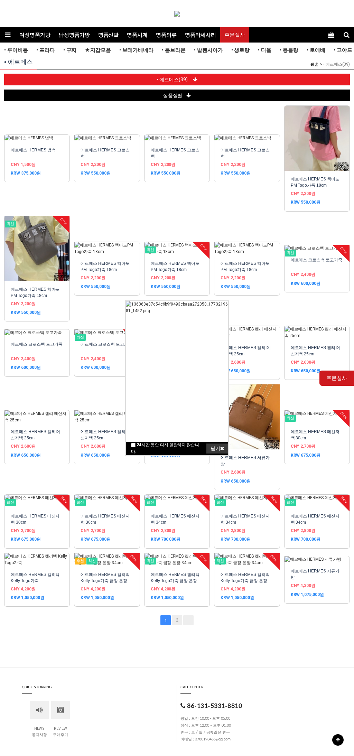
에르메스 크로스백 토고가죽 (316, 260)
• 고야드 (343, 50)
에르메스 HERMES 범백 (33, 150)
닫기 (215, 448)
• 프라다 (45, 50)
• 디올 (264, 50)
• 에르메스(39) (173, 79)
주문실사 (234, 35)
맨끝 (188, 620)
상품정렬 (173, 95)
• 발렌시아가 (208, 50)
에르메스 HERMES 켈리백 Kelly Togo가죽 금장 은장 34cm (105, 580)
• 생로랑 (240, 50)
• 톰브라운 (174, 50)
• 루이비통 (16, 50)
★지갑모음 (98, 50)
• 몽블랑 (289, 50)
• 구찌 (70, 50)
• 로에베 (316, 50)
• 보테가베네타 (136, 50)
